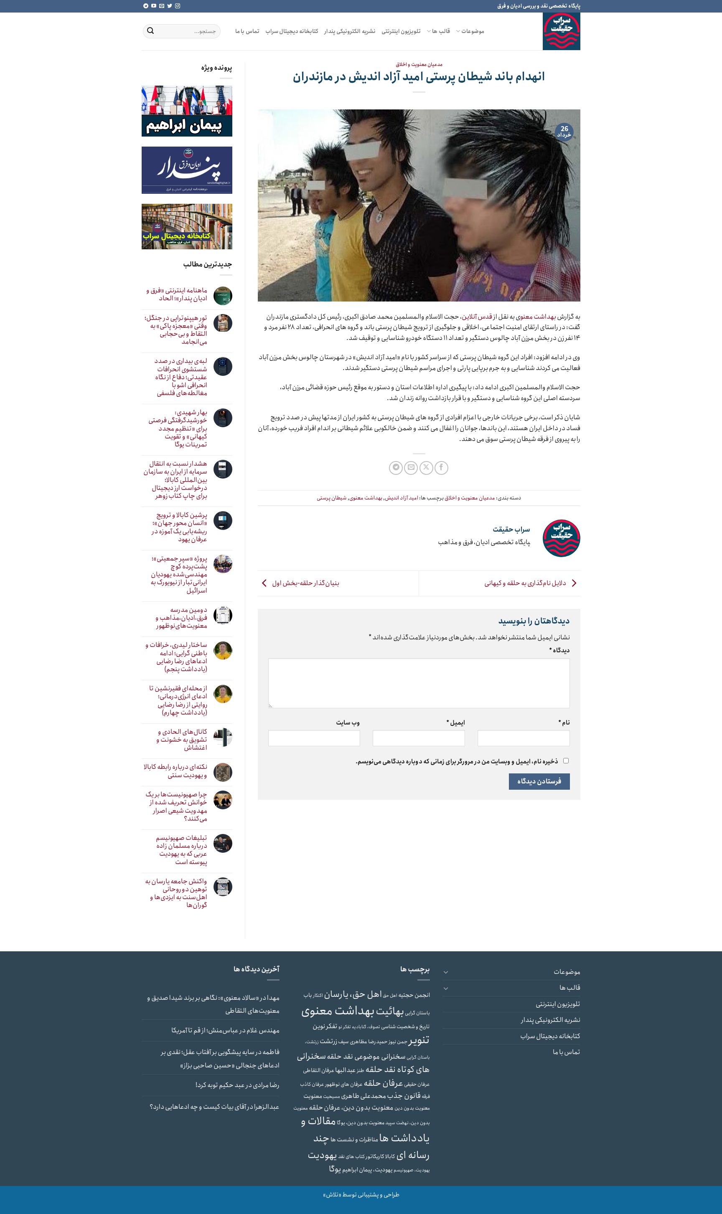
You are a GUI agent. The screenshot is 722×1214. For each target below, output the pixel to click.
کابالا (390, 1157)
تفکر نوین (325, 1026)
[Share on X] (426, 468)
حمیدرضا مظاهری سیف (363, 1041)
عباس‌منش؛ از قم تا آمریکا (205, 1030)
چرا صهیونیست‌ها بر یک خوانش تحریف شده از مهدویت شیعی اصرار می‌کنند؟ (176, 807)
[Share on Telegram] (396, 468)
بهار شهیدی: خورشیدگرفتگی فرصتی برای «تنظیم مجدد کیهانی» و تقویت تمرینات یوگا (177, 428)
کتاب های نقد (351, 1157)
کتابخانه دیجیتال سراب (292, 31)
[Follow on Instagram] (177, 6)
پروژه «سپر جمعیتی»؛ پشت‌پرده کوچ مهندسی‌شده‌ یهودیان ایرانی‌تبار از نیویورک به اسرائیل (178, 575)
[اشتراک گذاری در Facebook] (441, 468)
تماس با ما (247, 31)
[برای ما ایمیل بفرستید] (161, 6)
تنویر (419, 1040)
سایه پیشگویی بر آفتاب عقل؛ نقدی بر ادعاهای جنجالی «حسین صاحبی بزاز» (220, 1059)
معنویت (312, 1096)
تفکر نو (344, 1027)
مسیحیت (331, 1096)
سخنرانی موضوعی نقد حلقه (366, 1056)
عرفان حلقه (383, 1083)
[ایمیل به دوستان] (411, 468)
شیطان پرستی (332, 498)
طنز (360, 1071)
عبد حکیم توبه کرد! (220, 1085)
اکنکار (318, 995)
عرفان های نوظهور (344, 1084)
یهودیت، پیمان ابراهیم (367, 1169)
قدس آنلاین (477, 317)
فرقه (426, 1096)
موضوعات (472, 31)
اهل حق (390, 995)
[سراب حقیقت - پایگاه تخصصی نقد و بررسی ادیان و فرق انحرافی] (538, 31)
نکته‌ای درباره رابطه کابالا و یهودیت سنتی (175, 771)
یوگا (335, 1169)
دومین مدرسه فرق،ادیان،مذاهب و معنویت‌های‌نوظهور (181, 618)
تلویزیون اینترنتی (401, 31)
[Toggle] (445, 972)
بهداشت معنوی (365, 498)
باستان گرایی (417, 1013)
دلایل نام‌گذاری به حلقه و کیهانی (525, 583)
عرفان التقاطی (318, 1070)
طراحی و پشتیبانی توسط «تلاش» (361, 1194)
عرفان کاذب (312, 1084)
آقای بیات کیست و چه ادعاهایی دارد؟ (198, 1107)
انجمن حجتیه (414, 995)
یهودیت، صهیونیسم (412, 1170)
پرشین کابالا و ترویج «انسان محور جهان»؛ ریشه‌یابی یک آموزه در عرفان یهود (179, 527)
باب (307, 995)
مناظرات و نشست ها (354, 1139)
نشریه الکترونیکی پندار (350, 31)
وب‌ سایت (348, 722)
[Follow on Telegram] (145, 6)
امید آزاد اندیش (401, 498)
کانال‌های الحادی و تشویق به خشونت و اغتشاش (181, 740)
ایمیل (455, 722)
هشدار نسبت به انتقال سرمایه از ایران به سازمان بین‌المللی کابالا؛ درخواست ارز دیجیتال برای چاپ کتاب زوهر (175, 480)
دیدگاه (559, 650)
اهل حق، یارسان (353, 994)
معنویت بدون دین (412, 1108)
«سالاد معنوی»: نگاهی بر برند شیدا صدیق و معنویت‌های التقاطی (213, 1004)
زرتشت (328, 1041)
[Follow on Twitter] (169, 6)
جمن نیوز (398, 1042)
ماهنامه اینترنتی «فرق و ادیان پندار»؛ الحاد (176, 294)
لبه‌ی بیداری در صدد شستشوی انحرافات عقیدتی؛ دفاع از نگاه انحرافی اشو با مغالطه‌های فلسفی (180, 377)
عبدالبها (345, 1070)
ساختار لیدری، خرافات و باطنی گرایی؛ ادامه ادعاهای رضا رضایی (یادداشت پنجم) (176, 657)
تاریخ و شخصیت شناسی (405, 1027)
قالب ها (441, 31)
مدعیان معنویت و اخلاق (419, 64)
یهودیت (322, 1155)
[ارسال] (150, 31)
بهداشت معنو (538, 317)
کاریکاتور (375, 1156)
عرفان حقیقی (417, 1084)
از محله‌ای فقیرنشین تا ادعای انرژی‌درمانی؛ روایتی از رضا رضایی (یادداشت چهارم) (178, 700)
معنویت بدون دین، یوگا (360, 1123)
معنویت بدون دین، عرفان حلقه (351, 1107)
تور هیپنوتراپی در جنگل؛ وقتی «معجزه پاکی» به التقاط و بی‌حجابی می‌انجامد (176, 330)
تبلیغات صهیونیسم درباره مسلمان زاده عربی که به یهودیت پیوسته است (181, 850)
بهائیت (390, 1011)
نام (564, 722)
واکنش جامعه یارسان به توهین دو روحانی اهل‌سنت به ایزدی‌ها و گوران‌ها (176, 893)
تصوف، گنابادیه (366, 1027)
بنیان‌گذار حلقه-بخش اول (305, 583)
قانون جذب (404, 1096)
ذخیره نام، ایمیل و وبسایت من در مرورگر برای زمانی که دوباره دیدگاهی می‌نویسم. (457, 761)
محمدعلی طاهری (363, 1096)
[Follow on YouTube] (153, 6)
